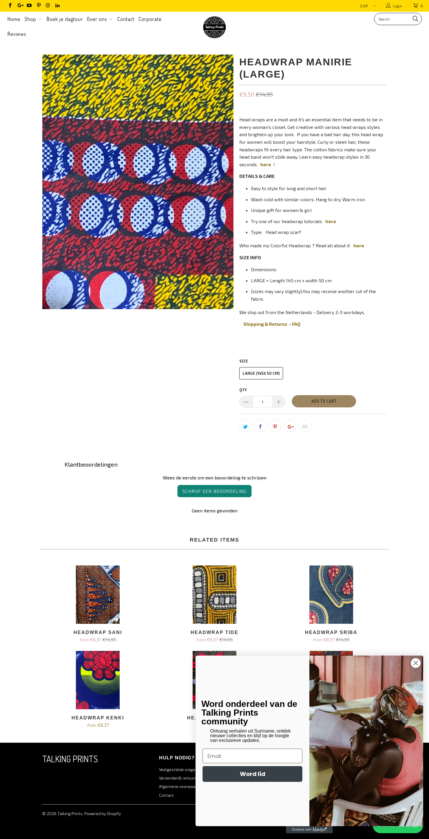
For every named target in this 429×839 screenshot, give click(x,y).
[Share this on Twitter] (245, 426)
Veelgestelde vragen (178, 769)
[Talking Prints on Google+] (19, 5)
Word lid (252, 774)
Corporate (150, 19)
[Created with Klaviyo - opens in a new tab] (309, 829)
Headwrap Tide (214, 594)
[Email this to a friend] (305, 426)
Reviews (16, 34)
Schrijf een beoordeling (214, 491)
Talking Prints (70, 813)
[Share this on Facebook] (260, 426)
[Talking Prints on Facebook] (10, 5)
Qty (243, 390)
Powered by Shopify (102, 813)
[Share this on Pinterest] (275, 426)
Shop (31, 19)
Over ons (98, 19)
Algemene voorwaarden (181, 786)
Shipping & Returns (265, 324)
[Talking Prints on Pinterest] (38, 5)
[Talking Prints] (214, 27)
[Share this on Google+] (290, 426)
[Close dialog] (416, 663)
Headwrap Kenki (97, 680)
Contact (126, 19)
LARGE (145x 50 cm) (261, 373)
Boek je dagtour (64, 19)
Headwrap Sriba (331, 594)
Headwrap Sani (97, 594)
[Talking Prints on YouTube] (29, 5)
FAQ (296, 324)
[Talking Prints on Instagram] (47, 5)
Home (13, 19)
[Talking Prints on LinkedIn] (57, 5)
